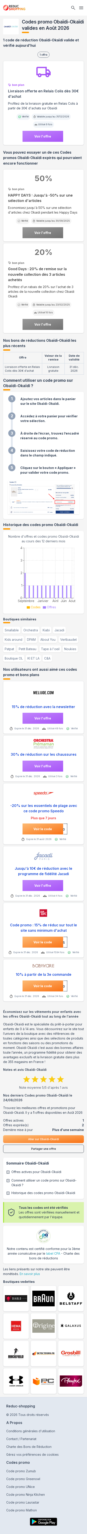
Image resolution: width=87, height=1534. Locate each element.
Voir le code (42, 829)
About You (48, 639)
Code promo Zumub (21, 1471)
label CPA (53, 1253)
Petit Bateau (27, 649)
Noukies (70, 649)
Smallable (12, 630)
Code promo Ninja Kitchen (25, 1494)
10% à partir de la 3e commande (43, 974)
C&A (47, 658)
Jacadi (59, 630)
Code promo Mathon (21, 1510)
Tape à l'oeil (50, 649)
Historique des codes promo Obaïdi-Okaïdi (43, 1193)
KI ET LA (33, 658)
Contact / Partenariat (21, 1439)
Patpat (9, 649)
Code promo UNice (20, 1487)
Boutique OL (14, 658)
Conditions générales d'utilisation (30, 1431)
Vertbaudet (68, 639)
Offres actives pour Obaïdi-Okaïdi (36, 1172)
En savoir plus (30, 1274)
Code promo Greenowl (23, 1479)
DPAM (31, 639)
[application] (43, 577)
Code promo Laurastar (22, 1502)
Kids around (13, 639)
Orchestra (30, 630)
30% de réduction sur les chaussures (44, 754)
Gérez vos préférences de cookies (32, 1454)
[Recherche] (73, 8)
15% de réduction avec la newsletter (43, 707)
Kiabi (46, 630)
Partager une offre (43, 1148)
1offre (43, 54)
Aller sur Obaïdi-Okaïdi (43, 1139)
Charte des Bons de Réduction (29, 1447)
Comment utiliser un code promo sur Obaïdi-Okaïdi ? (44, 1182)
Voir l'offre (42, 136)
